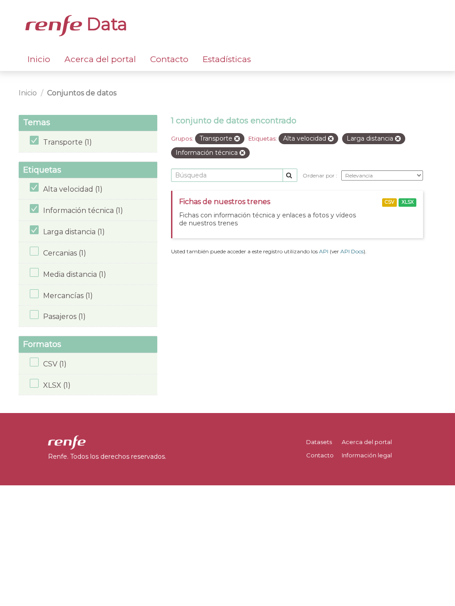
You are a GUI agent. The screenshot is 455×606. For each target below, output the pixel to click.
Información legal (367, 455)
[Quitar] (237, 139)
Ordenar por (319, 175)
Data (105, 24)
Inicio (39, 59)
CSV (389, 202)
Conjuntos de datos (81, 93)
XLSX (408, 202)
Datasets (319, 441)
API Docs (351, 251)
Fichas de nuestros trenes (224, 201)
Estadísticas (227, 59)
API (323, 251)
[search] (290, 175)
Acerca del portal (100, 59)
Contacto (169, 59)
